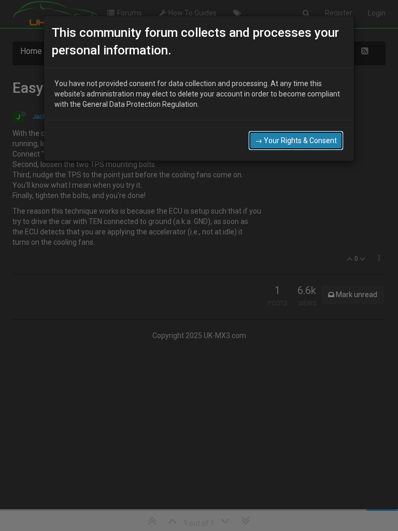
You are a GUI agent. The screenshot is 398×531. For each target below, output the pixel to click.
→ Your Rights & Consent (296, 140)
